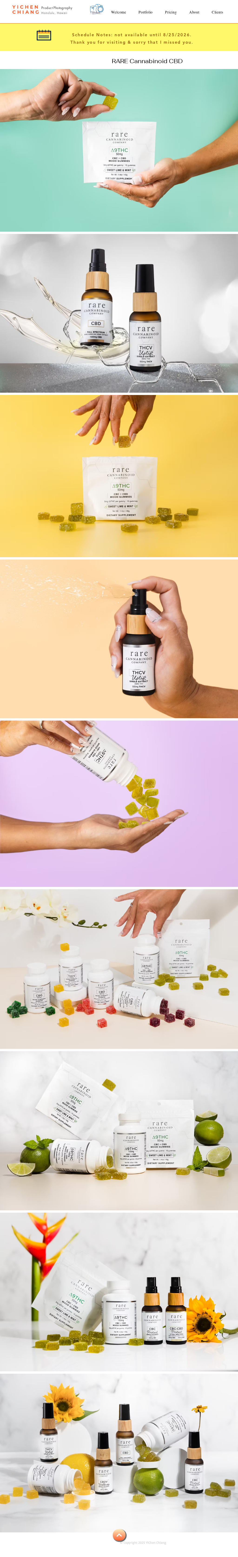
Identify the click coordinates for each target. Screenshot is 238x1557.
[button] (145, 12)
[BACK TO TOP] (119, 1535)
